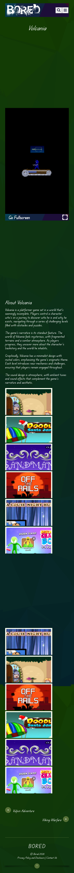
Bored (36, 854)
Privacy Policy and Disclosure (30, 857)
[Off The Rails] (28, 484)
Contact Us (51, 857)
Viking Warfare (54, 820)
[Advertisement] (37, 70)
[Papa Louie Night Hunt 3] (28, 512)
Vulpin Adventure (20, 810)
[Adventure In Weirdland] (28, 401)
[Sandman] (28, 457)
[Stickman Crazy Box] (28, 540)
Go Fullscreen (19, 217)
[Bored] (23, 13)
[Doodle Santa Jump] (28, 429)
